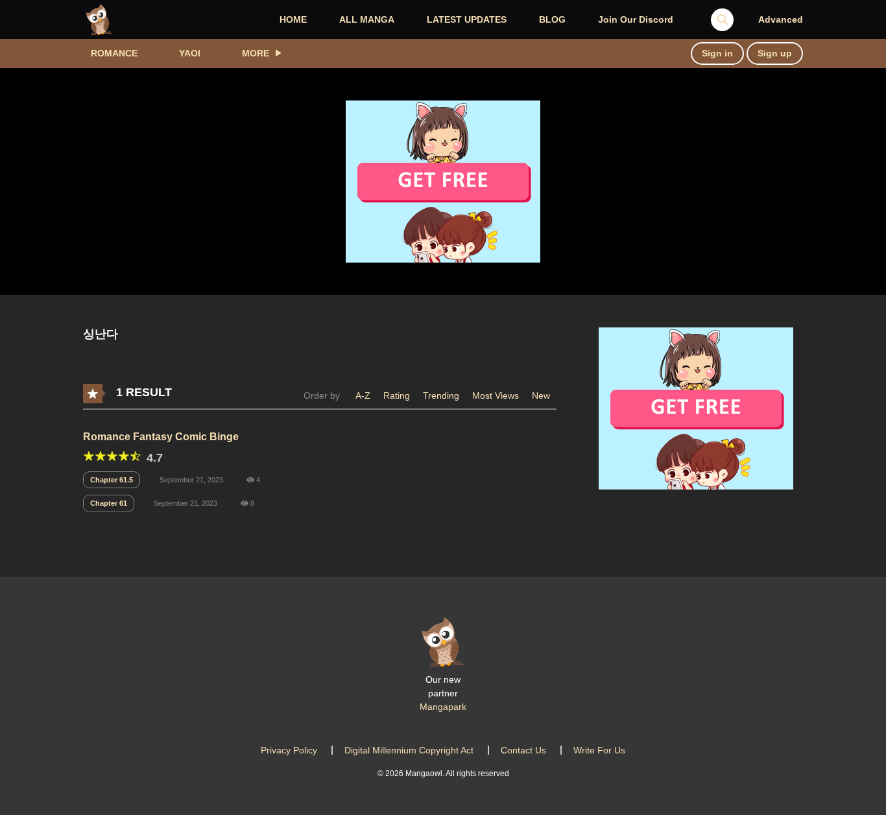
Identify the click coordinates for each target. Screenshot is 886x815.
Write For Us (599, 750)
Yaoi (189, 53)
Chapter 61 (108, 503)
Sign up (775, 53)
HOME (293, 19)
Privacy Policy (289, 750)
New (541, 395)
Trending (441, 395)
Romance (114, 53)
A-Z (362, 395)
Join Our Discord (635, 19)
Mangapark (443, 707)
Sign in (717, 53)
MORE (255, 53)
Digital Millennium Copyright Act (408, 750)
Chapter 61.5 (111, 480)
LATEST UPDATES (467, 19)
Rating (396, 395)
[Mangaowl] (99, 19)
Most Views (495, 395)
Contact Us (523, 750)
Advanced (780, 19)
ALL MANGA (366, 19)
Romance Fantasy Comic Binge (161, 436)
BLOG (552, 19)
